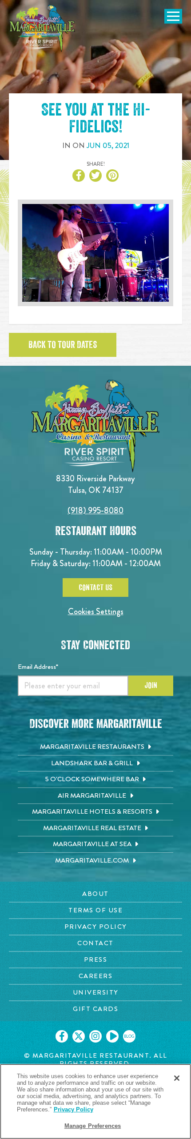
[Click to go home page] (42, 28)
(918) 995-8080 (95, 510)
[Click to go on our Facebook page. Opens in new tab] (62, 1036)
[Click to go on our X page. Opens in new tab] (78, 1036)
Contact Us (95, 587)
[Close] (177, 1078)
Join (150, 685)
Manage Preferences (92, 1126)
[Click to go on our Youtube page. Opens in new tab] (112, 1036)
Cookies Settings (95, 611)
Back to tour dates (62, 345)
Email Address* (38, 666)
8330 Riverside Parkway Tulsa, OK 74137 (95, 484)
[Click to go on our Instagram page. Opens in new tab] (95, 1036)
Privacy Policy (73, 1109)
